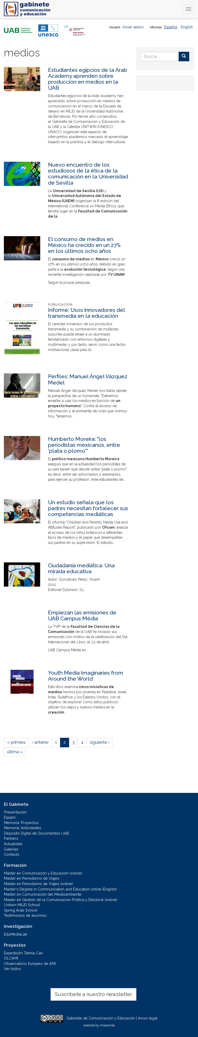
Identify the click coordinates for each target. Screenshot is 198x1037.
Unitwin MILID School (22, 905)
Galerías (11, 849)
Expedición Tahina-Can (23, 953)
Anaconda (107, 1025)
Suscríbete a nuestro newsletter (93, 994)
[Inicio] (27, 9)
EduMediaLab (15, 934)
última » (14, 751)
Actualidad (13, 844)
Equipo (10, 817)
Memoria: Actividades (22, 828)
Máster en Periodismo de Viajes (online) (38, 883)
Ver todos (12, 968)
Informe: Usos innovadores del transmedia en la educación (86, 313)
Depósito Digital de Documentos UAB (36, 833)
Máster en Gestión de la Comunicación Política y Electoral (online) (60, 899)
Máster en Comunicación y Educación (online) (43, 873)
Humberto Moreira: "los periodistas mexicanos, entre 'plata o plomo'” (84, 445)
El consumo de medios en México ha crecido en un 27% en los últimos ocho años (84, 245)
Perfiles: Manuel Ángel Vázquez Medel (87, 379)
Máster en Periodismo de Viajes (31, 878)
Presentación (15, 812)
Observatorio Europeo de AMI (30, 963)
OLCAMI (11, 958)
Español (170, 27)
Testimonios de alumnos (25, 915)
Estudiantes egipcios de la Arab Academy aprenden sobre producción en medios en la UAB (87, 79)
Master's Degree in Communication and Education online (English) (60, 889)
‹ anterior (40, 742)
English (187, 27)
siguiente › (100, 742)
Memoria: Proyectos (21, 822)
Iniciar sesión (133, 27)
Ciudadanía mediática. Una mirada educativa (81, 568)
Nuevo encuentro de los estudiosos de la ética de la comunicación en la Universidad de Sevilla (88, 173)
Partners (11, 838)
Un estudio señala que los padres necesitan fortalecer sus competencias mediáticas (88, 508)
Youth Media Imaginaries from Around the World (85, 676)
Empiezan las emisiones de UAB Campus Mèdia (82, 615)
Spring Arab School (20, 910)
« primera (16, 742)
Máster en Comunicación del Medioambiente (42, 894)
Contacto (11, 854)
